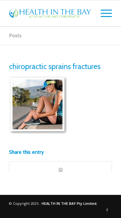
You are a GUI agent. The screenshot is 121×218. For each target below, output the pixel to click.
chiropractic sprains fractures (55, 66)
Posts (15, 35)
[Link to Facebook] (107, 210)
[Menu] (103, 13)
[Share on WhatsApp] (60, 169)
